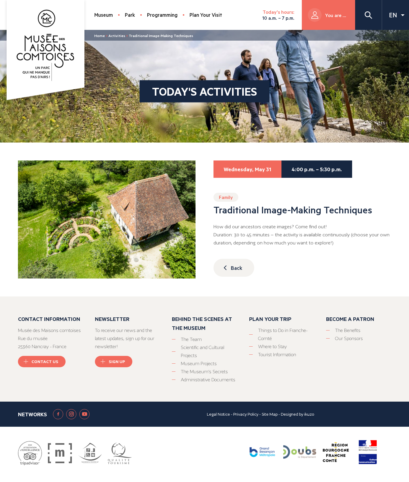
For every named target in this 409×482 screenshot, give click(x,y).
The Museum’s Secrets (204, 371)
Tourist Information (277, 354)
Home (99, 35)
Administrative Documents (208, 379)
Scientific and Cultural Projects (202, 351)
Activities (116, 35)
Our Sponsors (349, 338)
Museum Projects (199, 363)
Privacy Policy (245, 414)
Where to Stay (272, 346)
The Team (191, 339)
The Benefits (347, 330)
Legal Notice (218, 414)
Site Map (270, 414)
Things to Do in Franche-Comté (282, 334)
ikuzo (309, 414)
